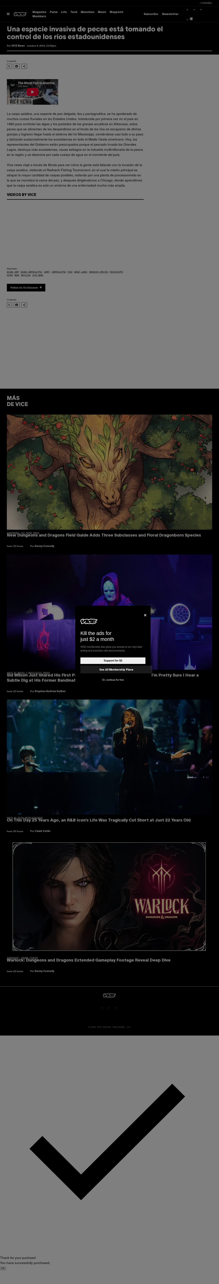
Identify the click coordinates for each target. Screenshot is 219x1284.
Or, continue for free (113, 679)
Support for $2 (113, 660)
